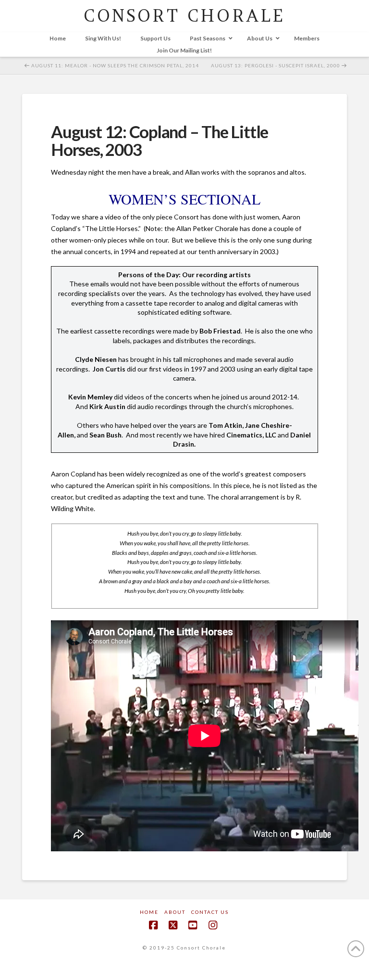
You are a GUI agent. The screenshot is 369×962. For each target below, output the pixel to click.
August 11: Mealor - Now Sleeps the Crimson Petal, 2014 (114, 65)
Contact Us (210, 912)
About (174, 912)
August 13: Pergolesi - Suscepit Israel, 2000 (276, 65)
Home (149, 912)
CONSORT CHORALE (184, 15)
